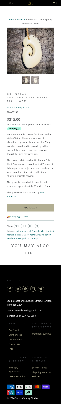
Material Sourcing (41, 333)
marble (33, 234)
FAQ (11, 348)
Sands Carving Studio (18, 107)
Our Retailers (16, 339)
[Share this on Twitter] (16, 226)
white (18, 238)
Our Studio (14, 330)
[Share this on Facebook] (23, 226)
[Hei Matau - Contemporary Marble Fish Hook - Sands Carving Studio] (30, 50)
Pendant (11, 238)
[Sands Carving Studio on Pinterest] (26, 289)
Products (21, 19)
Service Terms (39, 367)
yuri (24, 238)
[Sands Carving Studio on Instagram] (34, 289)
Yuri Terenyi (32, 238)
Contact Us (14, 344)
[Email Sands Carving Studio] (41, 289)
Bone (34, 231)
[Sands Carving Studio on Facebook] (10, 289)
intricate (19, 234)
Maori (26, 234)
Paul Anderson (44, 234)
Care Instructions (18, 376)
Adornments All (23, 231)
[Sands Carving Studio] (30, 3)
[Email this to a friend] (36, 226)
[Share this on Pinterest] (30, 226)
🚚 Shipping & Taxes (17, 216)
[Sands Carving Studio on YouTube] (18, 289)
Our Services (15, 334)
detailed (41, 231)
